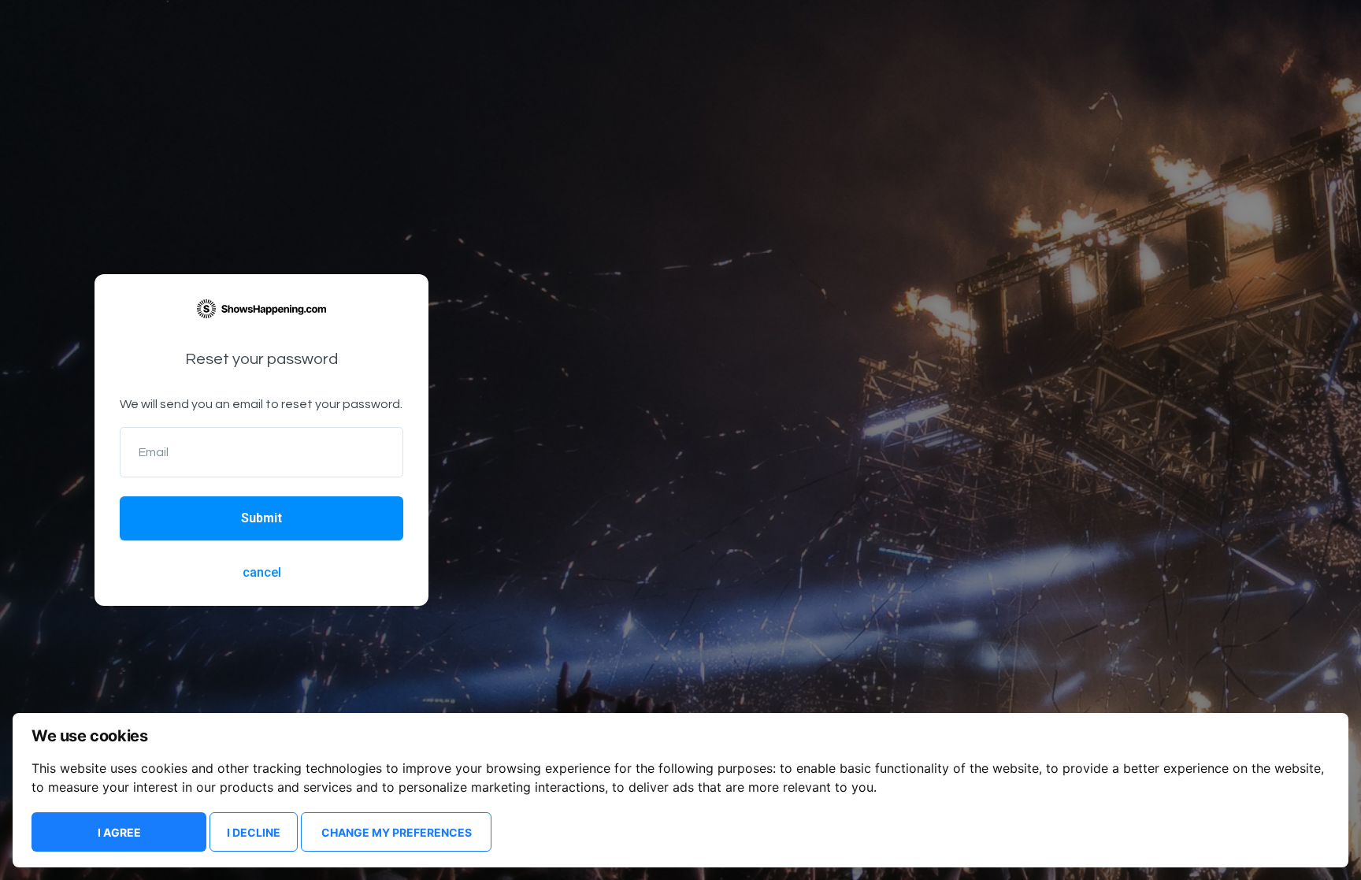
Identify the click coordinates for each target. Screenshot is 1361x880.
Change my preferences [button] (396, 832)
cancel (262, 572)
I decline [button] (253, 832)
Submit (261, 518)
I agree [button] (119, 832)
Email (154, 452)
